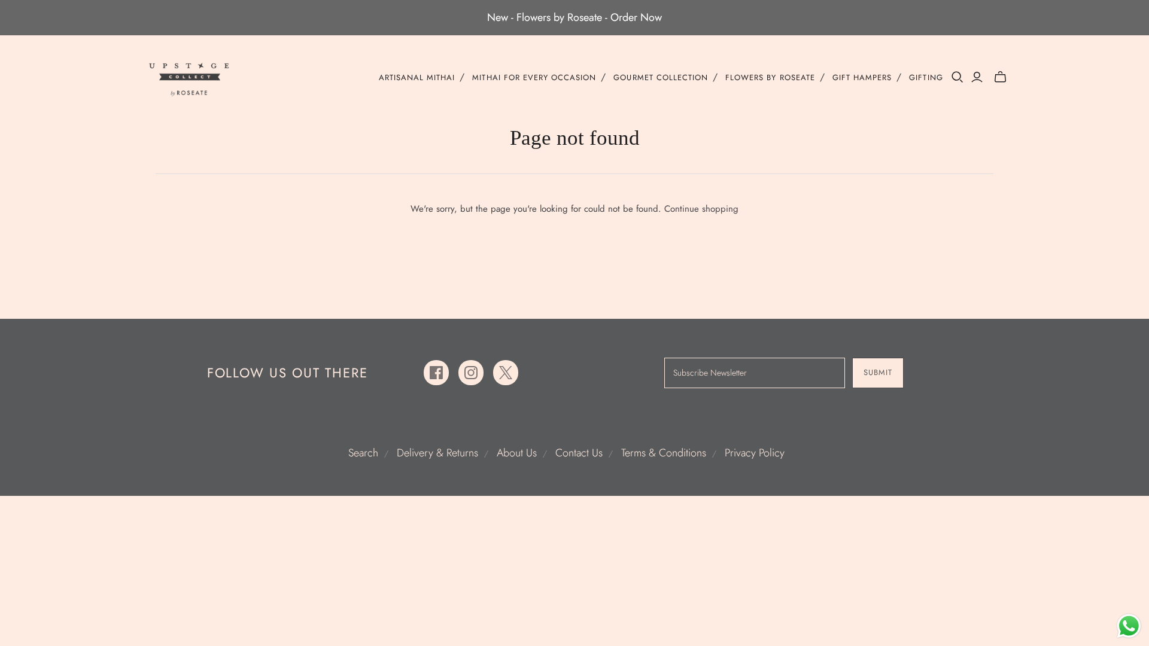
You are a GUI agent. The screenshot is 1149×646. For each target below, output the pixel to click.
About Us (517, 453)
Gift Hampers (862, 77)
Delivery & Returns (437, 453)
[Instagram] (471, 372)
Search (363, 453)
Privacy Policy (755, 453)
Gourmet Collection (660, 77)
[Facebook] (436, 372)
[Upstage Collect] (190, 79)
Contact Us (579, 453)
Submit (878, 372)
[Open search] (957, 77)
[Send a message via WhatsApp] (1129, 626)
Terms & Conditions (663, 453)
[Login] (977, 77)
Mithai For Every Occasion (534, 77)
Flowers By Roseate (770, 77)
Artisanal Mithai (417, 77)
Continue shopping (701, 208)
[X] (505, 372)
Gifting (926, 77)
